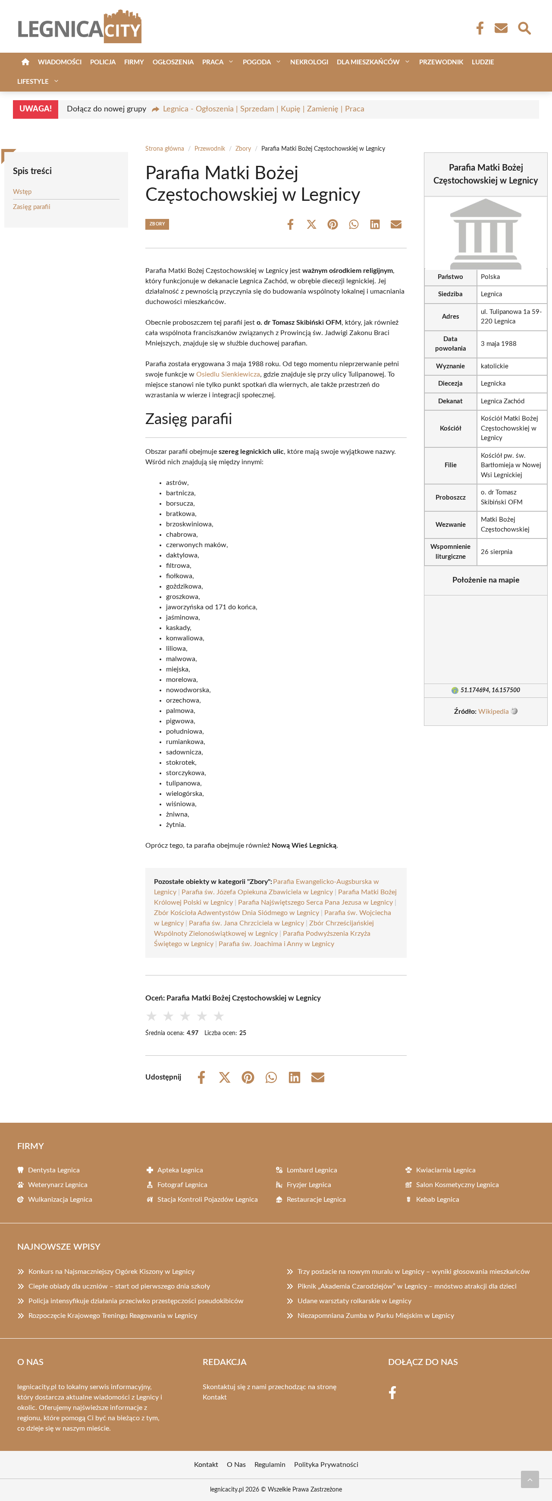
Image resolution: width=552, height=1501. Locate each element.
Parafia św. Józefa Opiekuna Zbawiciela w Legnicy (257, 892)
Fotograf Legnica (182, 1184)
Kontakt (215, 1397)
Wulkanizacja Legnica (60, 1199)
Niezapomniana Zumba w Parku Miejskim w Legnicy (376, 1315)
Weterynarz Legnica (58, 1184)
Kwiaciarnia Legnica (446, 1170)
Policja (103, 62)
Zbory (243, 149)
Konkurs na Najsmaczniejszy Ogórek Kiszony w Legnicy (111, 1271)
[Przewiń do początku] (530, 1479)
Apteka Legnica (180, 1170)
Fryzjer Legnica (309, 1184)
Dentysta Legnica (54, 1170)
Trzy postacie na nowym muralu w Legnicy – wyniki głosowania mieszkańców (414, 1271)
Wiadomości (60, 62)
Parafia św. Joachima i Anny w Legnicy (276, 943)
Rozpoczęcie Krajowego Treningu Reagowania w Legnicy (112, 1315)
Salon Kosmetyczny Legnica (457, 1184)
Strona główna (164, 149)
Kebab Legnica (437, 1199)
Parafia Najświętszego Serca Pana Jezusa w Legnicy (315, 902)
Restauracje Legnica (316, 1199)
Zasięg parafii (31, 207)
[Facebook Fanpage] (477, 28)
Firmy (134, 62)
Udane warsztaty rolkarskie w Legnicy (354, 1301)
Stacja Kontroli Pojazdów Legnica (207, 1199)
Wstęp (22, 192)
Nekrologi (309, 62)
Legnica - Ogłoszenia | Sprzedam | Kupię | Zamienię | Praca (263, 109)
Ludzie (483, 62)
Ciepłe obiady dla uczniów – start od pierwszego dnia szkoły (119, 1286)
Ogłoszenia (173, 62)
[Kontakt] (500, 28)
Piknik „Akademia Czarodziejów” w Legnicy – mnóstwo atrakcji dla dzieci (407, 1286)
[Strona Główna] (25, 62)
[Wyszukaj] (524, 27)
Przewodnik (441, 62)
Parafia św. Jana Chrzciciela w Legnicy (246, 923)
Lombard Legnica (312, 1170)
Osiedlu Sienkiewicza (228, 374)
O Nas (236, 1464)
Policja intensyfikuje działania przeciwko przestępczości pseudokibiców (136, 1301)
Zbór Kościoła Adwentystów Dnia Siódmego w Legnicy (236, 912)
